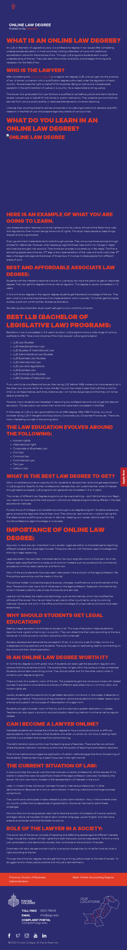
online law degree (40, 77)
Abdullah (32, 28)
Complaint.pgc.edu (34, 922)
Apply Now (123, 477)
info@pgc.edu (49, 915)
